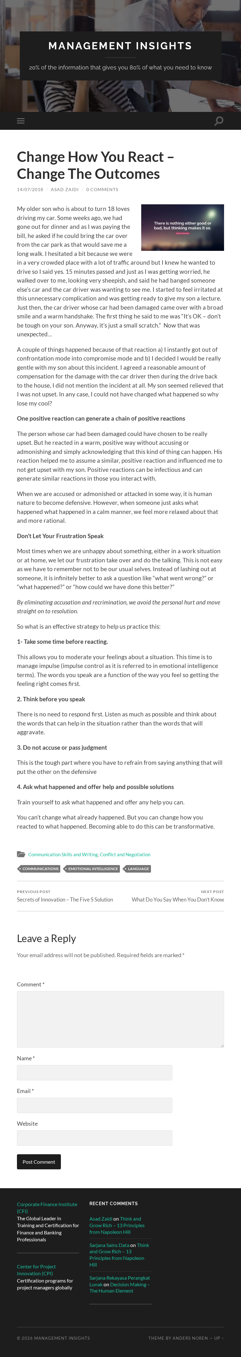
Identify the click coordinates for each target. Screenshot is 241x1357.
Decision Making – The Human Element (119, 1287)
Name (26, 1058)
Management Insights (120, 46)
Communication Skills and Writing (63, 854)
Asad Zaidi (65, 189)
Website (27, 1123)
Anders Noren (190, 1338)
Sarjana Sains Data (109, 1245)
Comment (31, 984)
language (138, 868)
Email (25, 1090)
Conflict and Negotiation (125, 854)
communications (40, 868)
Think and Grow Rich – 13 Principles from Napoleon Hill (117, 1225)
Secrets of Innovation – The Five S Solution (65, 896)
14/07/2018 (30, 189)
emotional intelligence (93, 868)
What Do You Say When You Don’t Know (178, 896)
